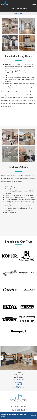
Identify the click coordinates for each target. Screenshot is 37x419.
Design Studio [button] (17, 13)
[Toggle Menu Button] (34, 3)
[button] (28, 5)
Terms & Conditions (18, 385)
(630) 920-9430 (20, 379)
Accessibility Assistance (18, 387)
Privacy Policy (18, 383)
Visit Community (32, 415)
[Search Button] (28, 3)
